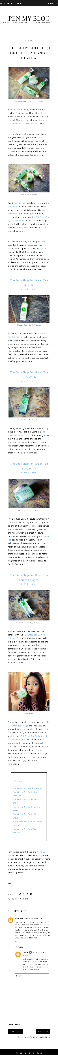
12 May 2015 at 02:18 (33, 918)
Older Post (43, 1032)
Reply (17, 941)
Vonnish (19, 918)
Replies (21, 947)
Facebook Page (32, 869)
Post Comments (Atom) (40, 1037)
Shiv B (25, 952)
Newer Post (15, 1032)
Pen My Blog (29, 18)
